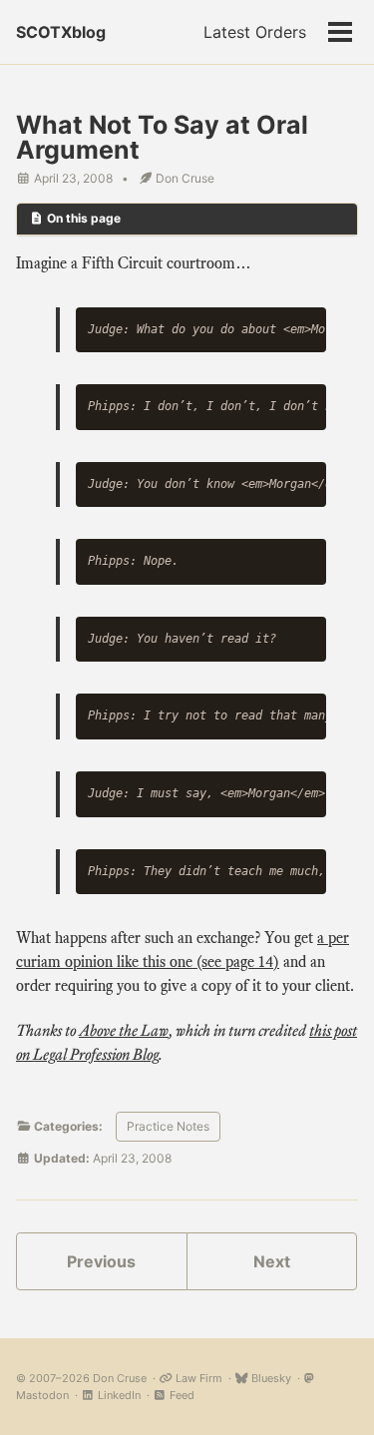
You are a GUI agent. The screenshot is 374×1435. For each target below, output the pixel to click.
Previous (101, 1261)
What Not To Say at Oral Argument (162, 137)
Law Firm (197, 1378)
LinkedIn (118, 1395)
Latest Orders (254, 32)
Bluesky (269, 1378)
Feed (180, 1395)
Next (271, 1261)
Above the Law (124, 1031)
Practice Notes (168, 1126)
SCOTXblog (61, 32)
